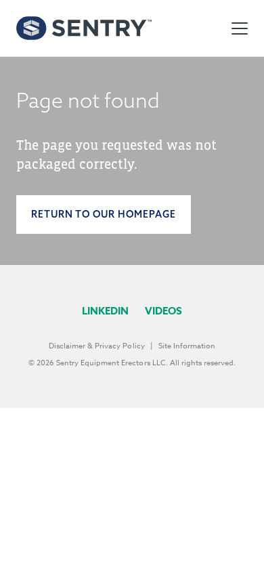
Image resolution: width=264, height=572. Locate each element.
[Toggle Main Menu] (240, 28)
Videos (163, 311)
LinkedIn (105, 311)
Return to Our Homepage (103, 214)
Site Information (186, 346)
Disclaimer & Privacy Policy (97, 346)
